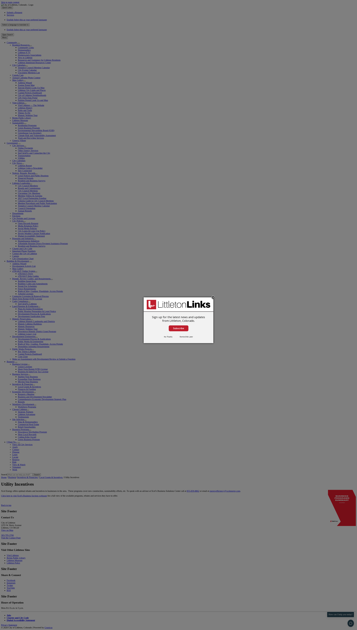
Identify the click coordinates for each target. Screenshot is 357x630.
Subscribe (178, 328)
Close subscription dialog (213, 298)
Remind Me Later (186, 337)
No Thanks (168, 337)
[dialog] (178, 320)
